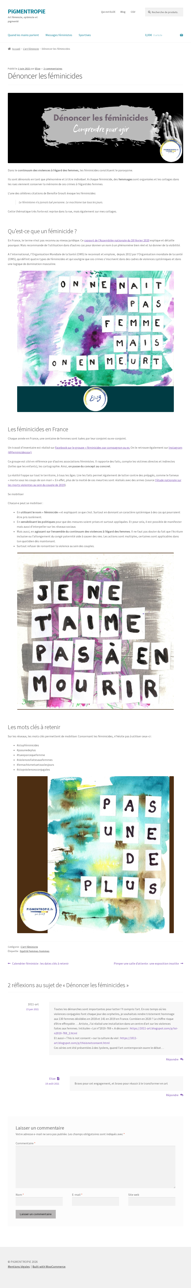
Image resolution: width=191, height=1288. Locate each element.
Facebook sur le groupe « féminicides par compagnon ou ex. (92, 447)
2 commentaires (52, 68)
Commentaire (25, 1143)
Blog (123, 11)
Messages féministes (59, 35)
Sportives (85, 35)
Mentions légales (19, 1266)
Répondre (172, 1059)
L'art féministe (31, 48)
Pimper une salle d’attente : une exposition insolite (146, 963)
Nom (20, 1194)
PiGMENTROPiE (26, 11)
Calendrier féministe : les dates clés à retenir (40, 963)
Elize (37, 68)
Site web (133, 1194)
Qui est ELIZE (108, 11)
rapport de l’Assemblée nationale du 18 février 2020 (116, 240)
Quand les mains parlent (23, 35)
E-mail (77, 1194)
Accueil (16, 48)
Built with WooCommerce (48, 1266)
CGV (133, 11)
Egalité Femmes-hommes (34, 951)
